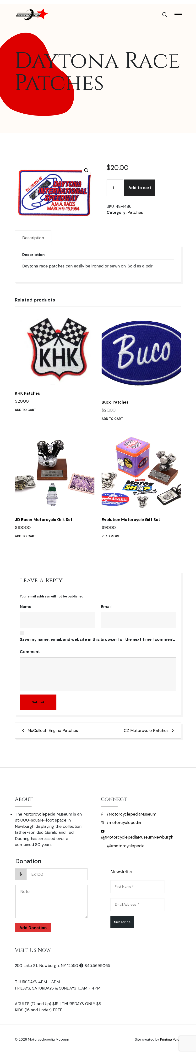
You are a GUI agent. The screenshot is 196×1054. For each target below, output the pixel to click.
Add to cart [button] (25, 409)
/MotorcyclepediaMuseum (131, 814)
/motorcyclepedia (123, 822)
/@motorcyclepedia (125, 845)
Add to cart (139, 187)
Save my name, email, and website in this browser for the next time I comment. (97, 639)
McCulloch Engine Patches (52, 730)
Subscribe (122, 922)
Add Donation (33, 927)
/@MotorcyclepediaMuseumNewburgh (137, 837)
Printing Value (170, 1039)
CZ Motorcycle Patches (146, 730)
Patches (135, 212)
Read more (111, 536)
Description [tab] (33, 237)
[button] (86, 170)
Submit (38, 702)
